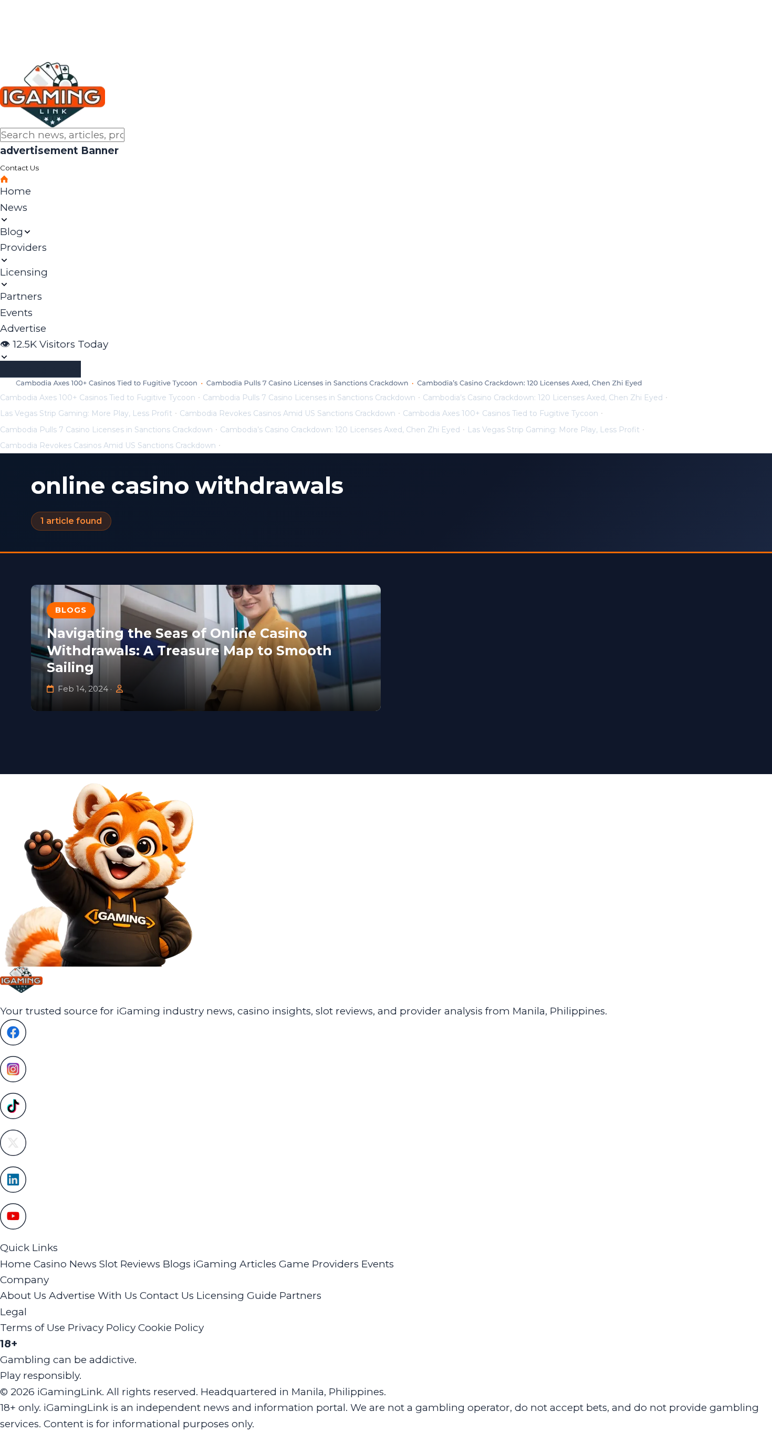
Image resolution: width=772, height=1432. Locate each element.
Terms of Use (32, 1328)
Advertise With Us (93, 1295)
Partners (300, 1295)
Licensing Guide (236, 1295)
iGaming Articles (234, 1264)
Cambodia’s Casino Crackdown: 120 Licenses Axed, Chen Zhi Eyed (543, 397)
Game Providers (319, 1264)
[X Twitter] (386, 1143)
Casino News (65, 1264)
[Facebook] (386, 1032)
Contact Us (167, 1295)
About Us (23, 1295)
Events (377, 1264)
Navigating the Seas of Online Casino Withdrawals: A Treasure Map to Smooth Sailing (189, 650)
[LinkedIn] (386, 1179)
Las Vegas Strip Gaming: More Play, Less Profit (86, 413)
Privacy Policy (101, 1328)
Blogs (70, 610)
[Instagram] (386, 1069)
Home (15, 1264)
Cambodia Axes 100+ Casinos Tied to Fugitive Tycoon (97, 397)
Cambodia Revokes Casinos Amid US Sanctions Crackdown (287, 413)
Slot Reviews (129, 1264)
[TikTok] (386, 1106)
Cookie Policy (171, 1328)
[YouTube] (386, 1216)
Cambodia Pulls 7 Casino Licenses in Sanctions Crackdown (309, 397)
